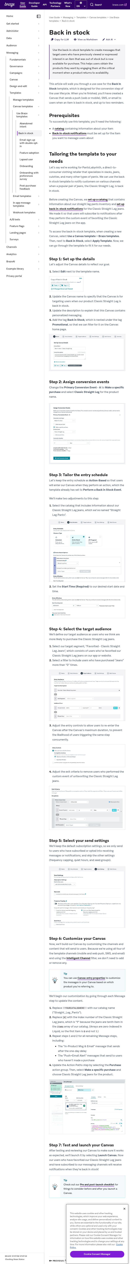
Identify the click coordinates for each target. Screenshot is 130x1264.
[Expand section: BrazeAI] (39, 261)
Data (9, 38)
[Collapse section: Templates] (39, 93)
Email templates (22, 196)
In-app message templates (21, 204)
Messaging (12, 52)
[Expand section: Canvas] (39, 79)
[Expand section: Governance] (39, 66)
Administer (12, 31)
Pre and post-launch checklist (97, 1184)
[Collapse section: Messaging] (39, 53)
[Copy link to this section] (92, 32)
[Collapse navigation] (39, 16)
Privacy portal (14, 276)
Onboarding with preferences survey (29, 176)
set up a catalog (98, 199)
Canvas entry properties (91, 978)
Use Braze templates (21, 115)
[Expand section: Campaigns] (39, 73)
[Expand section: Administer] (39, 31)
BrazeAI (10, 261)
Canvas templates (23, 106)
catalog (59, 128)
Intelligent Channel (78, 958)
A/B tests (15, 219)
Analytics (11, 254)
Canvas (14, 79)
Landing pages (18, 232)
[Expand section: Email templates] (39, 196)
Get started (12, 23)
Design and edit (18, 86)
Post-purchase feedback (28, 187)
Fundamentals (18, 59)
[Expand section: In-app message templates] (39, 204)
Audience (11, 45)
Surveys (14, 239)
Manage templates (23, 99)
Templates (15, 92)
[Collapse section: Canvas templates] (39, 106)
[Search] (92, 4)
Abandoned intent (26, 125)
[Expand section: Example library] (39, 269)
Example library (15, 268)
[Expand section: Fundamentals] (39, 60)
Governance (16, 66)
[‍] (81, 3)
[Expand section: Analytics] (39, 254)
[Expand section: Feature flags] (39, 226)
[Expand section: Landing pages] (39, 233)
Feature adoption (29, 152)
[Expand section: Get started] (39, 24)
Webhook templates (24, 212)
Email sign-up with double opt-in (29, 143)
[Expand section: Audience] (39, 45)
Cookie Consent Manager (97, 1254)
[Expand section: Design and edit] (39, 86)
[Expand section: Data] (39, 38)
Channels (11, 247)
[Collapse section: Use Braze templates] (39, 115)
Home (9, 16)
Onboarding (26, 166)
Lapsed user (26, 159)
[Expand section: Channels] (39, 247)
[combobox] (98, 4)
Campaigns (16, 73)
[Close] (124, 1208)
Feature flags (17, 226)
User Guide (54, 17)
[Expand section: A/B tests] (39, 219)
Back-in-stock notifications (69, 133)
